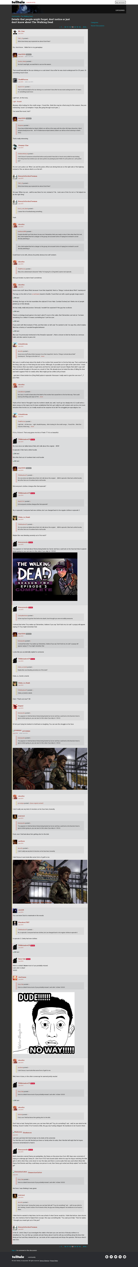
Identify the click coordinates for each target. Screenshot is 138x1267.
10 (65, 27)
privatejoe (26, 731)
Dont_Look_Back (23, 208)
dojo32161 (21, 54)
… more (42, 356)
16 (80, 27)
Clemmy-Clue (23, 145)
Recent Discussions (97, 26)
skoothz (21, 224)
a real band (35, 294)
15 (77, 27)
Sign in (14, 1250)
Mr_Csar (21, 31)
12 (70, 27)
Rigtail (20, 706)
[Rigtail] (15, 706)
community (30, 2)
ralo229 (21, 910)
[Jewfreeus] (15, 978)
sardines (21, 841)
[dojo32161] (15, 55)
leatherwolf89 (22, 231)
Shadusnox (27, 1133)
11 (67, 27)
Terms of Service (44, 1260)
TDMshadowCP (24, 439)
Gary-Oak (22, 959)
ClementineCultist (35, 1172)
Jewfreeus (22, 977)
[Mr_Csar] (15, 32)
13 (72, 27)
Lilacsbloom (23, 344)
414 (84, 27)
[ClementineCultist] (20, 1172)
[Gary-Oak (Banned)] (15, 960)
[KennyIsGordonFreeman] (15, 177)
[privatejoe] (17, 730)
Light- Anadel (17, 101)
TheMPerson (23, 79)
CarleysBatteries (23, 615)
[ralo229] (15, 911)
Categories (120, 10)
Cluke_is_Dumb (24, 517)
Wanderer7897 (23, 922)
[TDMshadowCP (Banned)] (15, 441)
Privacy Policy (54, 1260)
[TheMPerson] (15, 80)
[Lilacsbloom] (15, 345)
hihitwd (21, 816)
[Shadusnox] (17, 1132)
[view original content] (36, 803)
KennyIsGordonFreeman (27, 176)
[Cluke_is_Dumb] (15, 518)
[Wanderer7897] (15, 923)
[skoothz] (15, 225)
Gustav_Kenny (22, 61)
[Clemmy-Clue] (15, 147)
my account (120, 2)
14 (75, 27)
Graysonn (21, 125)
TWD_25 (20, 38)
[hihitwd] (15, 817)
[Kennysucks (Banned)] (15, 543)
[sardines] (15, 842)
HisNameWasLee (23, 153)
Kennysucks (23, 542)
